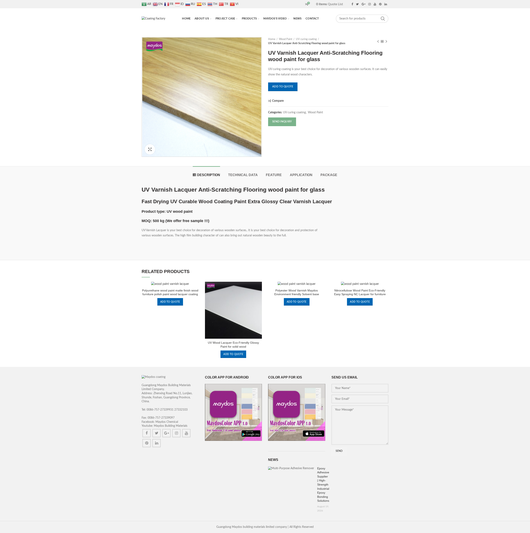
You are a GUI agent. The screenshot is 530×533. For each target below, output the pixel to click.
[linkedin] (385, 4)
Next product (386, 41)
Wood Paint (285, 39)
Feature (274, 175)
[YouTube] (375, 4)
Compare (278, 100)
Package (328, 175)
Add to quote (282, 86)
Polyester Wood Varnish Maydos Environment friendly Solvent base (296, 292)
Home (271, 39)
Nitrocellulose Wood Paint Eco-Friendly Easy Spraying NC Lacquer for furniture (360, 292)
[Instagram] (369, 4)
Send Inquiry (282, 121)
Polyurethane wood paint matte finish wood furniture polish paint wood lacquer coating (170, 292)
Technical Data (243, 175)
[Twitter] (357, 4)
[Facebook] (352, 4)
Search (383, 19)
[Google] (363, 4)
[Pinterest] (380, 4)
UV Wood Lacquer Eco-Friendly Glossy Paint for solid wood (233, 344)
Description (208, 175)
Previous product (378, 41)
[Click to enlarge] (150, 149)
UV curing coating (306, 39)
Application (301, 175)
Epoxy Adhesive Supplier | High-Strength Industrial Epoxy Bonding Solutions (323, 485)
